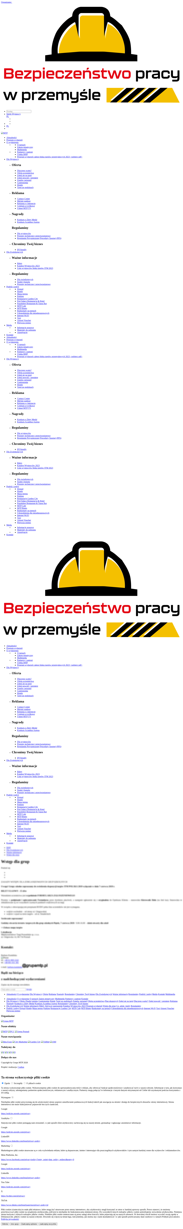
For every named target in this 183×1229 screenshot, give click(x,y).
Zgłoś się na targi (24, 175)
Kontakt (9, 335)
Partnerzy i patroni (25, 152)
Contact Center (23, 199)
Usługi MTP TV (24, 208)
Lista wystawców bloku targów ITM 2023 (35, 268)
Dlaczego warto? (24, 170)
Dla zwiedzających (25, 279)
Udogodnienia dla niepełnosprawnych (33, 313)
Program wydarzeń (14, 140)
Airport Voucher (24, 320)
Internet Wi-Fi (23, 315)
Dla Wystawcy (12, 159)
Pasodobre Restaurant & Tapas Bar (32, 303)
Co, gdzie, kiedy (123, 1006)
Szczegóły (18, 1083)
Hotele (20, 185)
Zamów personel (24, 180)
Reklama (52, 994)
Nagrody (60, 994)
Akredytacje (22, 332)
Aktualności (11, 137)
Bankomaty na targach (26, 311)
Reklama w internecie (26, 203)
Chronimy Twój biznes (85, 994)
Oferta (45, 994)
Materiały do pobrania (26, 330)
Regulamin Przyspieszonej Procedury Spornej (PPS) (39, 238)
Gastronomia (22, 182)
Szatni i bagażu (23, 282)
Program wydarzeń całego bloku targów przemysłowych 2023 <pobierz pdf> (49, 157)
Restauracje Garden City (27, 299)
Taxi (19, 318)
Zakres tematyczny (25, 147)
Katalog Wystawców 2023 (28, 266)
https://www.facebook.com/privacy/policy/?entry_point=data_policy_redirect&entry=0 (37, 1159)
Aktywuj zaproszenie (54, 1006)
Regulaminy (70, 994)
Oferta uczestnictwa (25, 173)
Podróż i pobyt (12, 287)
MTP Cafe (21, 306)
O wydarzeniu (12, 142)
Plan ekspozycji (111, 1001)
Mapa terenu (22, 294)
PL (7, 116)
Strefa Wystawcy (13, 114)
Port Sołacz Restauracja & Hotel (30, 301)
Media (9, 325)
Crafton (21, 1067)
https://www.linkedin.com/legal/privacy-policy (20, 1141)
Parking (20, 296)
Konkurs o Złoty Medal (27, 220)
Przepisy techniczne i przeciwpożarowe (34, 236)
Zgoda (7, 1083)
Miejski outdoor (24, 201)
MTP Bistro (22, 308)
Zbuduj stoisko (31, 1001)
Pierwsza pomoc (24, 323)
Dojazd (20, 289)
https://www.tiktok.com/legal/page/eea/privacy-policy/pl (24, 1205)
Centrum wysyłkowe (26, 206)
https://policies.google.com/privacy (15, 1113)
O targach (21, 145)
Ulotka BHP (22, 154)
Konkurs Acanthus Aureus (28, 222)
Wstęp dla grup (109, 1006)
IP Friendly (22, 250)
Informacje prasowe (25, 327)
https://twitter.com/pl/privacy (13, 1196)
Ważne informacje (120, 994)
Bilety (19, 263)
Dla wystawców (24, 233)
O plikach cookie (33, 1083)
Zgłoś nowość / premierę (27, 178)
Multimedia (22, 149)
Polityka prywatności (10, 1219)
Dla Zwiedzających (14, 252)
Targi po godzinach (25, 187)
